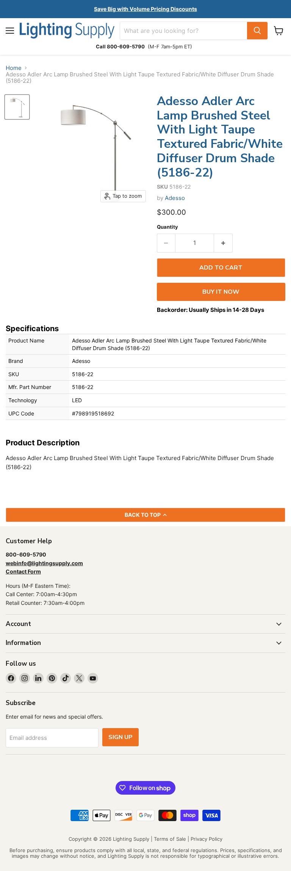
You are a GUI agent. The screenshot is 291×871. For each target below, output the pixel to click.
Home (14, 68)
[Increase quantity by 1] (223, 243)
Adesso (175, 197)
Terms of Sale (170, 839)
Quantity (167, 227)
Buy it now (220, 292)
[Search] (257, 30)
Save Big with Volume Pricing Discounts (145, 9)
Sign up (120, 737)
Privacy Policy (206, 839)
